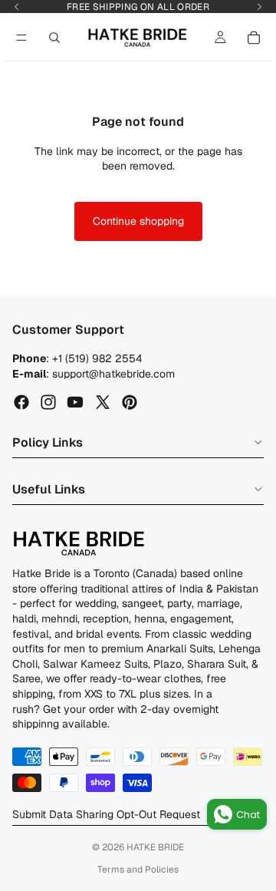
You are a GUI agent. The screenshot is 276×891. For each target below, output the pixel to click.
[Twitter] (103, 402)
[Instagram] (48, 402)
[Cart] (254, 37)
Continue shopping (138, 221)
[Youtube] (75, 402)
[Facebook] (21, 402)
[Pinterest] (129, 402)
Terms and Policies (138, 869)
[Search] (54, 37)
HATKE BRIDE (155, 847)
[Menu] (21, 37)
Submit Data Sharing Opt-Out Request (106, 814)
